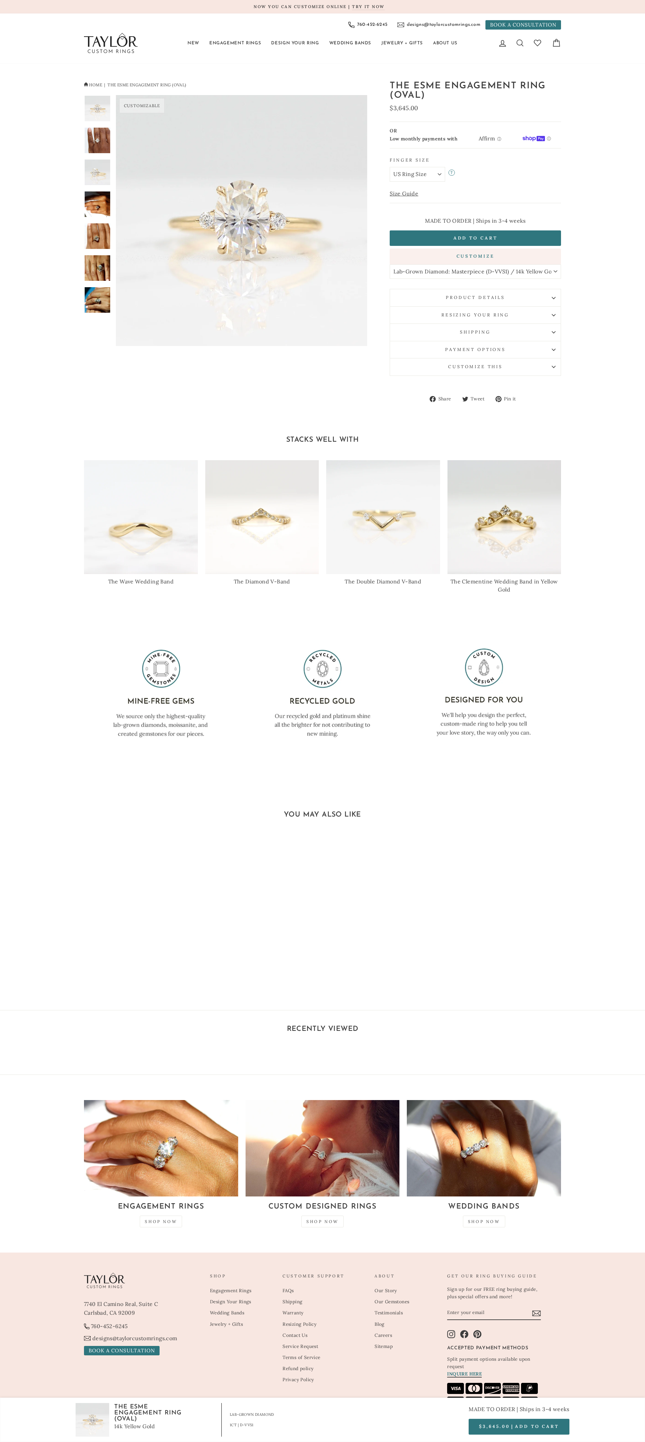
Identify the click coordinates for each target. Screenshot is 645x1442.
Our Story (386, 1290)
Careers (383, 1335)
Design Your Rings (230, 1302)
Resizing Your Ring (475, 315)
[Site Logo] (111, 43)
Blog (380, 1324)
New (193, 43)
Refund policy (298, 1368)
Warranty (293, 1313)
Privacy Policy (298, 1380)
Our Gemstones (392, 1302)
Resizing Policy (299, 1324)
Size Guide (404, 193)
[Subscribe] (536, 1313)
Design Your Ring (295, 43)
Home (95, 84)
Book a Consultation (523, 24)
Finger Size (410, 160)
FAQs (288, 1290)
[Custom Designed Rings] (323, 1148)
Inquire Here (464, 1374)
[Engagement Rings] (161, 1148)
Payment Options (475, 349)
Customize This (475, 366)
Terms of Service (301, 1357)
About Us (445, 43)
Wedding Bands (350, 43)
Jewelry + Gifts (402, 43)
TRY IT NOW (368, 6)
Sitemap (384, 1346)
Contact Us (295, 1335)
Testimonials (389, 1313)
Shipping (475, 332)
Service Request (300, 1346)
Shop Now (161, 1221)
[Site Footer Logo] (143, 1280)
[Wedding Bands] (484, 1148)
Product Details (475, 297)
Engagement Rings (235, 43)
